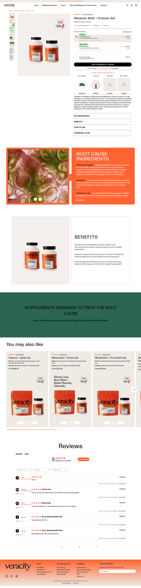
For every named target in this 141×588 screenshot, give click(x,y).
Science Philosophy (63, 572)
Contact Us (80, 576)
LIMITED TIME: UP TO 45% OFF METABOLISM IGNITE (70, 1)
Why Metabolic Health (63, 570)
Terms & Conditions (66, 582)
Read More (80, 200)
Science (103, 5)
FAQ (78, 574)
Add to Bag (27, 423)
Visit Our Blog (61, 567)
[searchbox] (22, 469)
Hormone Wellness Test (44, 572)
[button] (138, 1)
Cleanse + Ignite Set (19, 357)
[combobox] (41, 469)
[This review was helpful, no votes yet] (120, 484)
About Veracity (81, 567)
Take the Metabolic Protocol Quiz (83, 5)
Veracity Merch (41, 574)
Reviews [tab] (19, 454)
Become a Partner (82, 572)
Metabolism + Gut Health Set (110, 357)
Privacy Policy (76, 582)
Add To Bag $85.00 (103, 64)
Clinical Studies (61, 574)
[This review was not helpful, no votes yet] (123, 484)
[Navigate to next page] (96, 547)
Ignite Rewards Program (84, 570)
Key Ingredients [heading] (82, 116)
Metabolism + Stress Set (65, 357)
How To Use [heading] (79, 127)
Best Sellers (40, 567)
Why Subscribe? (127, 31)
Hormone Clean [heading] (82, 133)
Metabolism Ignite (49, 5)
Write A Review (83, 459)
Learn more (115, 68)
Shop (36, 5)
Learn (63, 5)
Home (11, 11)
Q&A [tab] (27, 454)
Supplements (41, 570)
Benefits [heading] (78, 122)
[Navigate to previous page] (44, 547)
